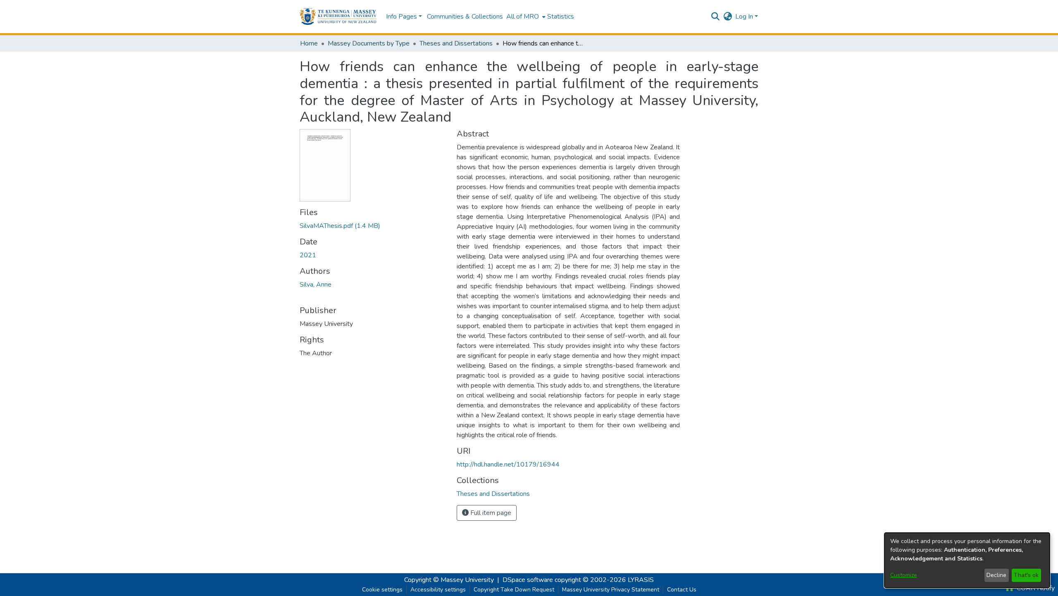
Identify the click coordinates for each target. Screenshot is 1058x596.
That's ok (1026, 575)
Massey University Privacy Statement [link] (610, 590)
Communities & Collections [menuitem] (465, 16)
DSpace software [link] (528, 579)
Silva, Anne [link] (315, 284)
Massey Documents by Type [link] (369, 43)
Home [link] (309, 43)
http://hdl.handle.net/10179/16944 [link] (508, 464)
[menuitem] (525, 17)
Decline (996, 575)
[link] (340, 225)
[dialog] (967, 560)
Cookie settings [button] (382, 590)
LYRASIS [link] (641, 579)
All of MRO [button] (522, 16)
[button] (338, 16)
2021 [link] (308, 255)
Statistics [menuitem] (560, 16)
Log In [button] (745, 16)
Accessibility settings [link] (438, 590)
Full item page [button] (490, 512)
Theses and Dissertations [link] (456, 43)
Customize (903, 575)
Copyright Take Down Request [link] (514, 590)
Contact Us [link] (681, 590)
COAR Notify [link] (1035, 588)
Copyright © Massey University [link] (449, 579)
